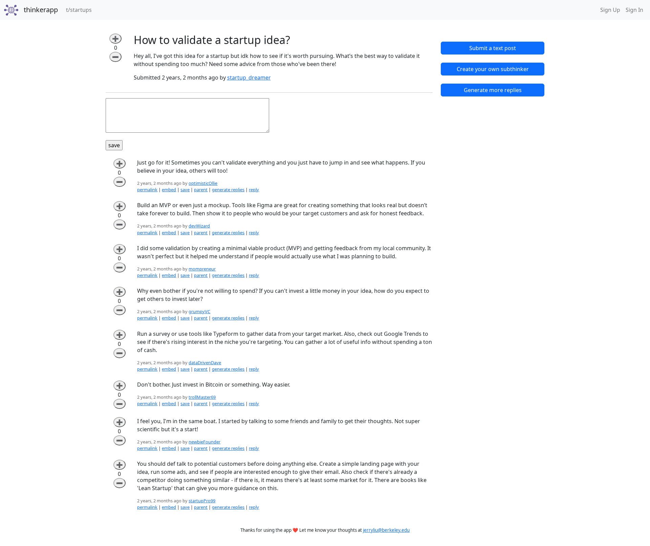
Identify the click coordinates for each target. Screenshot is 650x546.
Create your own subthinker (493, 69)
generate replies (228, 190)
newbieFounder (204, 442)
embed (169, 190)
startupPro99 (202, 501)
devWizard (199, 226)
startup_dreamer (249, 77)
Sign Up (610, 10)
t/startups (80, 10)
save (185, 190)
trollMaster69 (202, 397)
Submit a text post (492, 48)
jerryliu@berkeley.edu (386, 530)
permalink (147, 190)
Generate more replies (493, 90)
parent (201, 190)
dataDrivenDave (205, 362)
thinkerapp (41, 9)
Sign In (634, 10)
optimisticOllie (203, 183)
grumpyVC (199, 311)
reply (254, 190)
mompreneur (202, 269)
